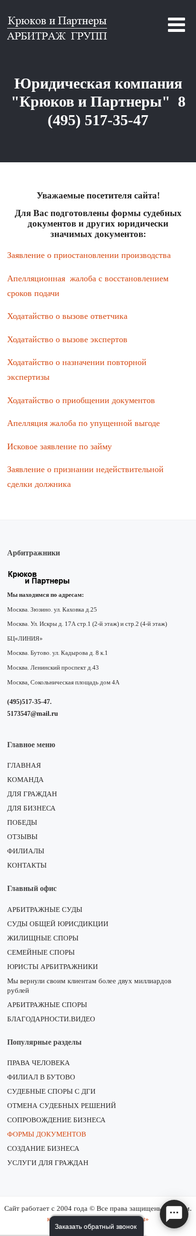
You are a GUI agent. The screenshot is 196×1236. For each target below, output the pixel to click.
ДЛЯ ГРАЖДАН (32, 794)
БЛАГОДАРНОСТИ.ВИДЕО (51, 1019)
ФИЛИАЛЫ (25, 851)
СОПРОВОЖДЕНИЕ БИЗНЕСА (56, 1120)
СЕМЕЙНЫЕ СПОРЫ (41, 952)
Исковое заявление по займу (59, 446)
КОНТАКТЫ (27, 865)
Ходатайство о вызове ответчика (67, 316)
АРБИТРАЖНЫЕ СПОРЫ (47, 1005)
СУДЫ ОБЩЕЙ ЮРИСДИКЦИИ (57, 924)
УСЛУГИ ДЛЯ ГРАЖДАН (47, 1163)
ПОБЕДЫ (22, 822)
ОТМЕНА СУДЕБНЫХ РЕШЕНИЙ (61, 1105)
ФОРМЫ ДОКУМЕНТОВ (46, 1134)
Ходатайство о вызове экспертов (67, 339)
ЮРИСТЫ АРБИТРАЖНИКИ (52, 966)
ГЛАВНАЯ (24, 765)
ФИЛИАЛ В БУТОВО (41, 1077)
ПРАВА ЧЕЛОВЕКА (38, 1063)
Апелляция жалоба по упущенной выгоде (83, 423)
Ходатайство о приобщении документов (81, 400)
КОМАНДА (25, 779)
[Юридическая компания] (57, 26)
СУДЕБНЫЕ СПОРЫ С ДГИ (51, 1091)
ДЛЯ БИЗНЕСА (31, 808)
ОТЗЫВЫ (22, 836)
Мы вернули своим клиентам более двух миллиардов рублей (89, 985)
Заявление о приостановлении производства (89, 255)
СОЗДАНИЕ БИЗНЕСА (43, 1148)
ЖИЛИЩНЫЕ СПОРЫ (42, 938)
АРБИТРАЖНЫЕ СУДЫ (44, 909)
